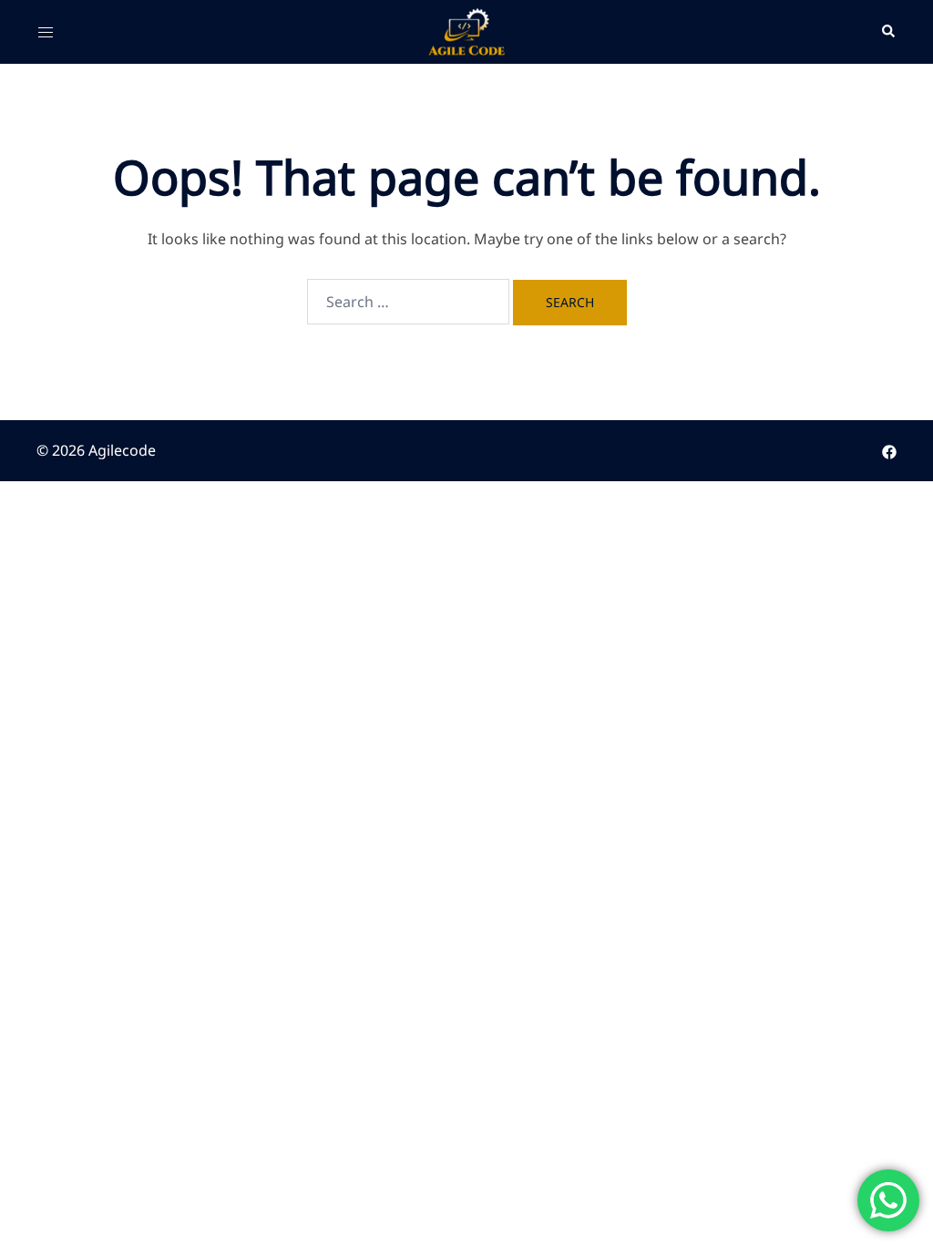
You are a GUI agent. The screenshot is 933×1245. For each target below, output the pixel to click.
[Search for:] (408, 301)
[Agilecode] (466, 30)
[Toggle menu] (45, 32)
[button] (887, 32)
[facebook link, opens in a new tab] (889, 450)
